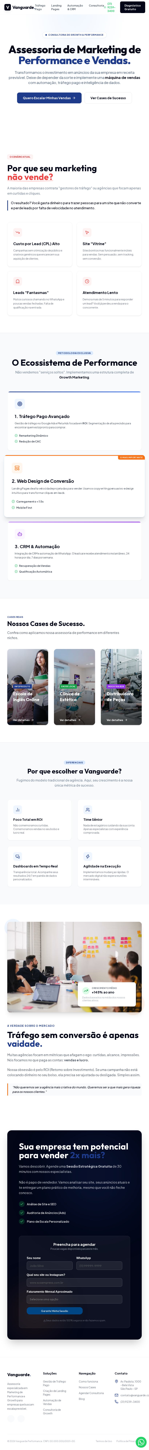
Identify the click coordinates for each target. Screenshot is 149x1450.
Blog (82, 1398)
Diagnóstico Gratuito (132, 7)
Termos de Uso (104, 1441)
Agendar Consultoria (91, 1393)
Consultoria (96, 5)
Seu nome (34, 1258)
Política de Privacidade (129, 1441)
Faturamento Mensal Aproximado (50, 1291)
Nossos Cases (87, 1387)
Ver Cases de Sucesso (108, 98)
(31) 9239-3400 (111, 7)
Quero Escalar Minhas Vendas (47, 98)
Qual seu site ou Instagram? (46, 1275)
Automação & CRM (75, 7)
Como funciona (88, 1381)
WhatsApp (83, 1258)
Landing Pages (56, 7)
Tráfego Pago (40, 7)
